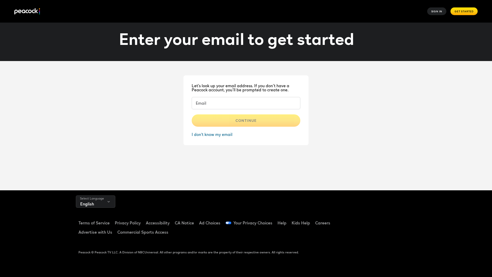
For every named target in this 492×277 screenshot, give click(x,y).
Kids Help (301, 222)
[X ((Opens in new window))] (369, 234)
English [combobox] (87, 203)
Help (282, 222)
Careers (322, 222)
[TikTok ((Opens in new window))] (382, 219)
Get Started (464, 11)
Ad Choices (209, 222)
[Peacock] (27, 11)
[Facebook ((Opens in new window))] (369, 219)
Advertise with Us (95, 232)
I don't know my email (212, 134)
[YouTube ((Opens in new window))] (395, 219)
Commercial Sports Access (142, 232)
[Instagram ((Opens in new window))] (409, 219)
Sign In (437, 11)
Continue (246, 120)
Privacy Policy (128, 222)
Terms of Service (94, 222)
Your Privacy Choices (252, 223)
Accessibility (158, 222)
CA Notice (184, 222)
